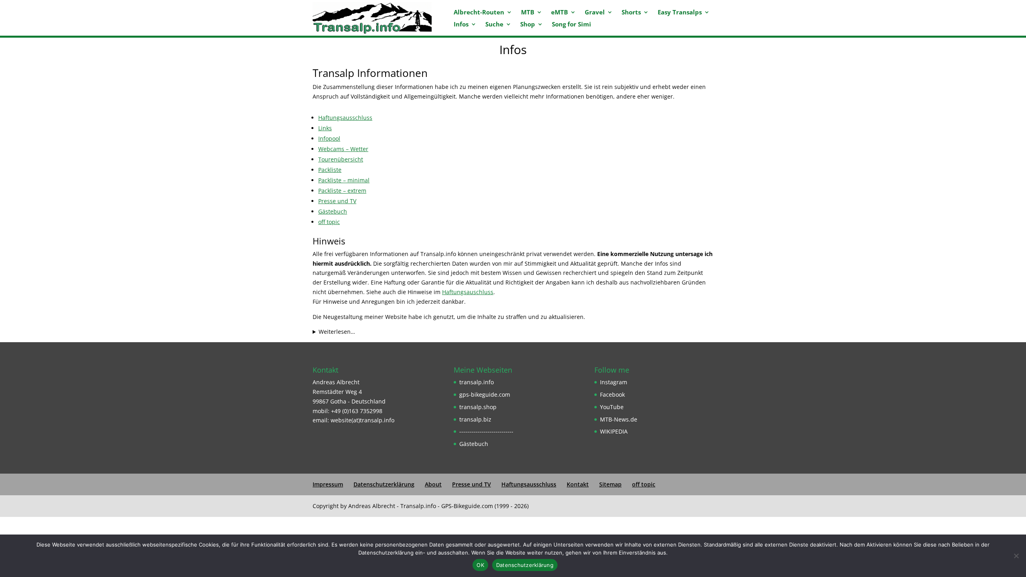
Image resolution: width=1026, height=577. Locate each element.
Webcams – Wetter (343, 149)
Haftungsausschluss (345, 117)
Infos (461, 24)
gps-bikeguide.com (484, 394)
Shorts (631, 12)
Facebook (612, 394)
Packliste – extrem (342, 190)
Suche (494, 24)
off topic (329, 222)
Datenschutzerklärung (383, 484)
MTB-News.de (618, 419)
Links (325, 128)
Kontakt (578, 484)
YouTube (612, 407)
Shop (527, 24)
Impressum (328, 484)
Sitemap (610, 484)
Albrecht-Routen (479, 12)
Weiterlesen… (337, 331)
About (433, 484)
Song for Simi (571, 24)
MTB (527, 12)
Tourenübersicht (340, 159)
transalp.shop (478, 407)
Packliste (329, 170)
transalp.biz (475, 419)
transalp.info (476, 382)
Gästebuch (332, 211)
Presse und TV (337, 201)
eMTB (559, 12)
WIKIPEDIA (614, 431)
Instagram (613, 382)
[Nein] (1016, 556)
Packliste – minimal (344, 180)
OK (480, 565)
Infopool (329, 138)
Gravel (595, 12)
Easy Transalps (680, 12)
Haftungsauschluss (467, 292)
